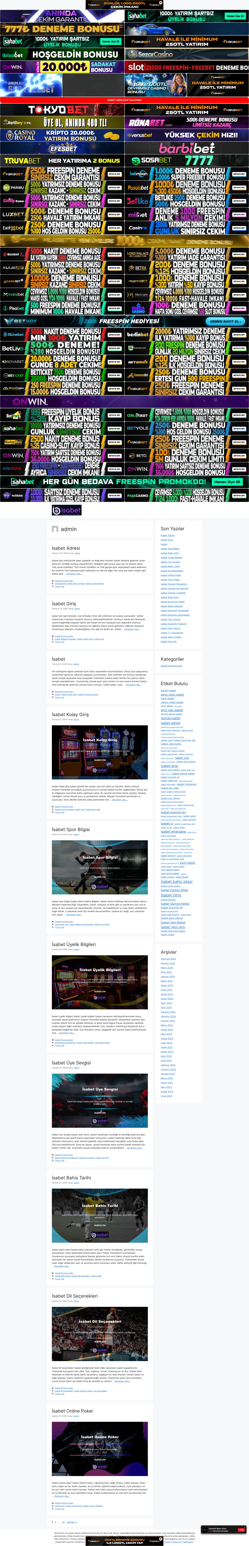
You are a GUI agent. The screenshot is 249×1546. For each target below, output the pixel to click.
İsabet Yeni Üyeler (170, 579)
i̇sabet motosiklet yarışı (168, 805)
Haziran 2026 (168, 963)
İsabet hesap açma (169, 911)
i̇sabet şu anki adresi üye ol (170, 863)
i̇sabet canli (80, 809)
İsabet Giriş (64, 603)
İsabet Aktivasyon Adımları (175, 588)
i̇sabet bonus (187, 730)
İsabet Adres (167, 877)
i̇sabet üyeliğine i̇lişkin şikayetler (171, 852)
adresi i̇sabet (168, 690)
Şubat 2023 (167, 1091)
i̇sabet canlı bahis (171, 743)
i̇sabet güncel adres (183, 773)
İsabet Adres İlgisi (69, 694)
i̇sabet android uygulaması (66, 1158)
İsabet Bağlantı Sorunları (65, 639)
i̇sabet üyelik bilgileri (85, 1043)
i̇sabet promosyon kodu (171, 816)
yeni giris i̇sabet (100, 1391)
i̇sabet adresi (60, 583)
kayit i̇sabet (187, 862)
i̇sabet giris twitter (170, 770)
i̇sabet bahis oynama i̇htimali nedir (172, 727)
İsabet (58, 659)
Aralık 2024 (167, 994)
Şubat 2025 (167, 985)
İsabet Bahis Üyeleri (171, 637)
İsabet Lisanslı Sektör (94, 583)
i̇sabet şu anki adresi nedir (172, 859)
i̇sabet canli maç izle (185, 740)
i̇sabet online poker (74, 1506)
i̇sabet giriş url (165, 774)
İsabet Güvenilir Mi (172, 907)
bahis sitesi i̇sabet (172, 694)
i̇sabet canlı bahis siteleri (169, 748)
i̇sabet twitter (179, 827)
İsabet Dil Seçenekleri (75, 1296)
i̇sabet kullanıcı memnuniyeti (81, 924)
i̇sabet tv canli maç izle (185, 824)
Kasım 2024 (167, 998)
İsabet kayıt (186, 915)
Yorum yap (59, 586)
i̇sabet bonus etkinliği (168, 734)
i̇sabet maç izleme (170, 798)
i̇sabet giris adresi (186, 761)
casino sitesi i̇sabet (172, 702)
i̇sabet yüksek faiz (188, 839)
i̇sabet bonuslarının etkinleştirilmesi (172, 737)
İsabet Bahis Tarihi (71, 1177)
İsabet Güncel (168, 899)
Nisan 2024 (167, 1029)
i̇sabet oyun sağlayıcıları (178, 808)
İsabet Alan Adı (169, 641)
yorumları (184, 874)
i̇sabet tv (167, 823)
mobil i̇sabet (166, 866)
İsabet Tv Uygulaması (172, 632)
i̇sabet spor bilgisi (102, 924)
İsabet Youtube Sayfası (88, 694)
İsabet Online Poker (72, 1411)
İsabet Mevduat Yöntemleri (175, 610)
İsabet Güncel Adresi (175, 903)
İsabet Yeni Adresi (173, 922)
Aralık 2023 (167, 1047)
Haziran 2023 (168, 1074)
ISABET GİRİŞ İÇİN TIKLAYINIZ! (124, 100)
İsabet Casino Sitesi (174, 890)
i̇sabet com (182, 757)
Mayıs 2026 (167, 967)
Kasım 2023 (167, 1051)
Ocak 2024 (166, 1043)
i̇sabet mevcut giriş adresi (172, 802)
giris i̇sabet (178, 706)
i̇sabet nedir (165, 808)
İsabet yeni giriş (102, 1158)
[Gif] (124, 241)
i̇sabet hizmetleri (168, 784)
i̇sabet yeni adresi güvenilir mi (171, 839)
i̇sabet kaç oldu (170, 788)
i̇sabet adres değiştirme (65, 1043)
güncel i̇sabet (171, 718)
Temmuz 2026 (168, 959)
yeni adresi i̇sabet (102, 1043)
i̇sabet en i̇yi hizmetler (168, 762)
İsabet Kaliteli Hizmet (170, 915)
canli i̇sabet (167, 698)
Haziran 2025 (168, 976)
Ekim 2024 (166, 1003)
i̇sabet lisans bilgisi (179, 795)
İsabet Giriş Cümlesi (75, 583)
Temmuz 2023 (168, 1069)
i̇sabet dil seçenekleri (64, 1391)
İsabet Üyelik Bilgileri (74, 944)
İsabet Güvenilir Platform (173, 624)
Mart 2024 (166, 1034)
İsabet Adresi (66, 548)
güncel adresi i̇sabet (171, 714)
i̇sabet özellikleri (166, 846)
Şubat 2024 (167, 1038)
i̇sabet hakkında (169, 780)
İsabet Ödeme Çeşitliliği (173, 593)
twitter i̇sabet (179, 866)
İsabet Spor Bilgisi (71, 829)
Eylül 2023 (166, 1060)
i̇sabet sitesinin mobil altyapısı (171, 820)
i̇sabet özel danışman (183, 842)
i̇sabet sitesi (189, 816)
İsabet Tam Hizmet (171, 619)
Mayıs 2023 (167, 1078)
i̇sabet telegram (189, 819)
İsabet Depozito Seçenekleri (175, 615)
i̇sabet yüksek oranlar (83, 1391)
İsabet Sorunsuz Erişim (173, 601)
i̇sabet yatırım (191, 832)
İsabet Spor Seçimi (170, 628)
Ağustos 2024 (168, 1012)
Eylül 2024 (166, 1007)
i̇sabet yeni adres (168, 836)
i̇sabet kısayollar (166, 795)
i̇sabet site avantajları (80, 1276)
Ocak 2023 (166, 1096)
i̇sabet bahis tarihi (62, 1276)
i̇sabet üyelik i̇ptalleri (187, 849)
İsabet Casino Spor (85, 639)
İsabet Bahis (182, 877)
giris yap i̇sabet (172, 710)
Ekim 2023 (166, 1056)
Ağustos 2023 (168, 1065)
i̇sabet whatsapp (173, 831)
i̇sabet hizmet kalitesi (186, 781)
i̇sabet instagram (186, 784)
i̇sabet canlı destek (169, 754)
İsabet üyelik (96, 1276)
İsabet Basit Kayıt (170, 597)
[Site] (62, 173)
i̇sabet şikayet (168, 855)
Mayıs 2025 (167, 981)
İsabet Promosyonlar (64, 581)
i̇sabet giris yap (61, 924)
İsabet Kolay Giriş (70, 714)
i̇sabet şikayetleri (184, 856)
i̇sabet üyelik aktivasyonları (182, 846)
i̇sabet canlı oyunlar (167, 758)
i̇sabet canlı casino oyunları (173, 751)
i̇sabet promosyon (173, 812)
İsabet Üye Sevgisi (71, 1062)
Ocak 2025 (166, 990)
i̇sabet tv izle (166, 827)
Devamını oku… (74, 574)
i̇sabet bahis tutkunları (170, 730)
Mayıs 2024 (167, 1025)
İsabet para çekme (172, 918)
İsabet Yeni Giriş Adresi (173, 931)
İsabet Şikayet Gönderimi (174, 584)
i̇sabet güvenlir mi (170, 777)
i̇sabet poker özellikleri (92, 1506)
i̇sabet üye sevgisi (86, 1158)
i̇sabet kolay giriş (93, 809)
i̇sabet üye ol (188, 852)
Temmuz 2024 (168, 1016)
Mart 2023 (166, 1087)
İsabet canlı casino (171, 886)
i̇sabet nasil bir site (186, 805)
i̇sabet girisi (60, 1506)
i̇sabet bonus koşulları (64, 809)
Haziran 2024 (168, 1021)
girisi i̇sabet (167, 706)
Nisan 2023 (167, 1082)
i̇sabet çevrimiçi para (168, 842)
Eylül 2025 (166, 972)
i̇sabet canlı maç (186, 754)
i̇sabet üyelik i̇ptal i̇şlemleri (170, 849)
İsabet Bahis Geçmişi (172, 606)
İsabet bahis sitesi (176, 881)
